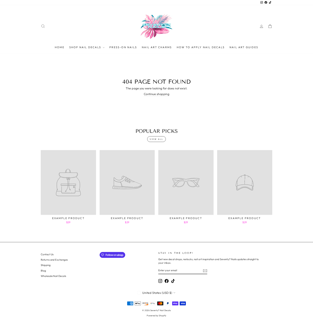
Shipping (46, 265)
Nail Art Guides (244, 47)
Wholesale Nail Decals (53, 276)
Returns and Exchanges (54, 259)
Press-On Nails (123, 47)
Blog (43, 270)
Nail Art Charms (157, 47)
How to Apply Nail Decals (201, 47)
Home (59, 47)
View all (156, 139)
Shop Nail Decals (85, 47)
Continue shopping (156, 94)
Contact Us (47, 254)
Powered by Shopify (156, 315)
